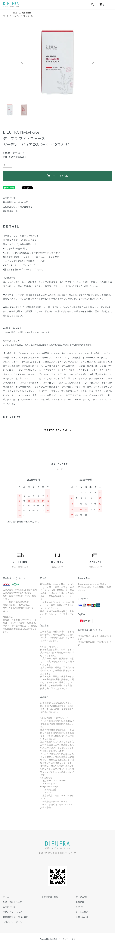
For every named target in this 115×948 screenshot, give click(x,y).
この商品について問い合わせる (17, 206)
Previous (22, 62)
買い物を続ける (10, 210)
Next (92, 62)
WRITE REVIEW (55, 430)
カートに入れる (60, 175)
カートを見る (82, 912)
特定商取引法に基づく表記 (15, 202)
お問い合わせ (82, 916)
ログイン (80, 906)
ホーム (5, 15)
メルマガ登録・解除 (48, 896)
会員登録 (80, 901)
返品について (9, 197)
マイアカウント (83, 896)
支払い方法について (12, 912)
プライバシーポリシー (13, 922)
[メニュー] (110, 4)
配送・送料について (12, 901)
